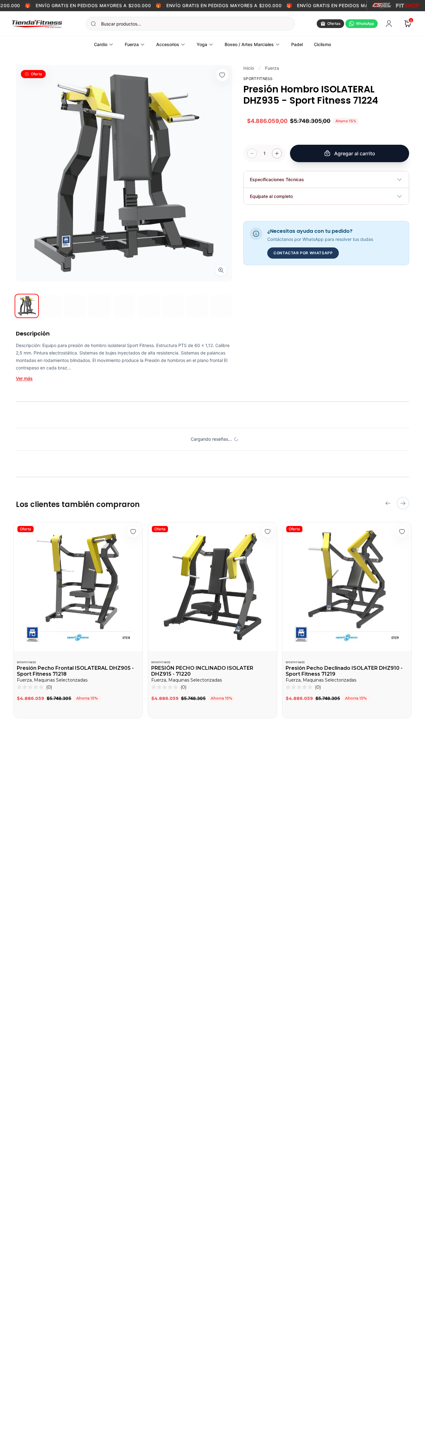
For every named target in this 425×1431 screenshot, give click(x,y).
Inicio (248, 68)
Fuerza (272, 68)
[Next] (403, 503)
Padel (297, 44)
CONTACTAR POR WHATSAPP (303, 253)
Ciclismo (322, 44)
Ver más (24, 378)
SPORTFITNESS (26, 662)
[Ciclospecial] (381, 5)
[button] (34, 687)
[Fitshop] (407, 5)
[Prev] (388, 503)
